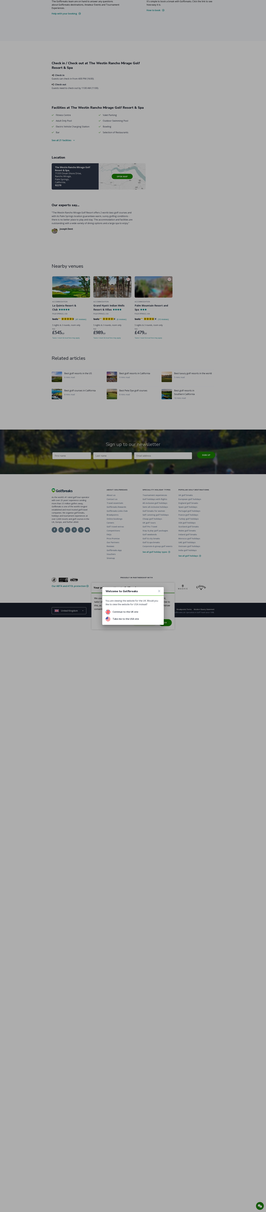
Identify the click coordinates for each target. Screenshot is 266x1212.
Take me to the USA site (126, 618)
